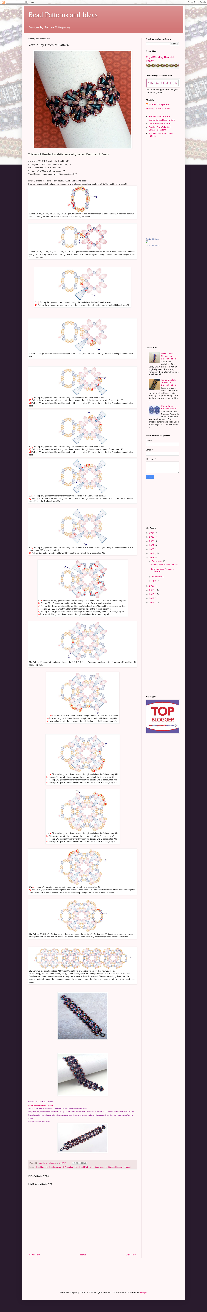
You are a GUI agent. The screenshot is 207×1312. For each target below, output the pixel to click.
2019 (152, 553)
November (157, 576)
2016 (152, 590)
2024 (152, 533)
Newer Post (34, 1254)
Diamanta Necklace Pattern (162, 120)
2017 (152, 586)
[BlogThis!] (76, 1163)
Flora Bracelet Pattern (159, 116)
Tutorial (127, 1167)
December (157, 561)
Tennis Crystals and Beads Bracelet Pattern (169, 382)
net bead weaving (99, 1167)
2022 (152, 541)
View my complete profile (158, 108)
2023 (152, 537)
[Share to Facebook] (82, 1163)
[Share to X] (79, 1163)
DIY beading (68, 1167)
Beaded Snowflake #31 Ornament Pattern (160, 128)
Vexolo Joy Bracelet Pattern (164, 564)
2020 (152, 549)
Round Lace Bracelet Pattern (169, 407)
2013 (152, 602)
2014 (152, 598)
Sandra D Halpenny (159, 104)
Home (83, 1254)
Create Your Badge (153, 245)
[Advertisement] (162, 187)
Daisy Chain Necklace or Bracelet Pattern (169, 356)
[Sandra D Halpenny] (147, 242)
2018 (152, 557)
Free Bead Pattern (83, 1167)
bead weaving (55, 1167)
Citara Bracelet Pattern (159, 123)
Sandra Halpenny (115, 1167)
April (154, 580)
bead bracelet (42, 1167)
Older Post (131, 1254)
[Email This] (73, 1163)
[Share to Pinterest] (85, 1163)
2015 (152, 594)
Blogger (143, 1292)
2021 (152, 545)
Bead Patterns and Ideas (63, 14)
